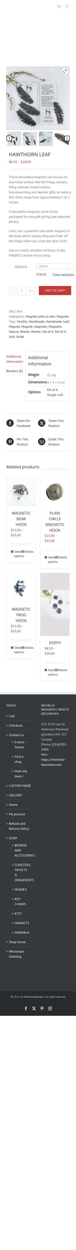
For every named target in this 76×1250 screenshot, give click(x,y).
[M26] (46, 139)
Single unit (55, 395)
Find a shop (19, 759)
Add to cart (55, 290)
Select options (17, 554)
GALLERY (15, 795)
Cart (12, 716)
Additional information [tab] (14, 359)
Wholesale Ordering (16, 954)
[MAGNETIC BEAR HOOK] (21, 491)
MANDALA (22, 932)
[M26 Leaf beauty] (14, 139)
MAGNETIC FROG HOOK (21, 615)
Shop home (17, 942)
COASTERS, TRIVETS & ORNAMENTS (23, 872)
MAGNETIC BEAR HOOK (21, 519)
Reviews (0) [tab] (14, 371)
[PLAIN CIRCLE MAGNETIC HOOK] (54, 491)
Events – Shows (21, 744)
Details (28, 551)
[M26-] (62, 139)
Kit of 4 (52, 390)
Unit (12, 336)
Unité (20, 336)
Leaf (66, 321)
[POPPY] (54, 604)
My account (17, 814)
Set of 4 (47, 331)
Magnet (14, 326)
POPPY (55, 642)
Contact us (16, 735)
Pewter (25, 331)
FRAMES (21, 889)
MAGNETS (22, 923)
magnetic (40, 326)
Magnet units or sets (40, 316)
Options (21, 266)
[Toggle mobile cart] (59, 6)
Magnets (63, 316)
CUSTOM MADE (20, 785)
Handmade (36, 321)
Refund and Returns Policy (19, 826)
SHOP (13, 838)
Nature (14, 331)
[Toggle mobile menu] (67, 6)
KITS (18, 913)
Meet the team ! (21, 773)
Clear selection (63, 275)
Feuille (22, 321)
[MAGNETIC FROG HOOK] (21, 587)
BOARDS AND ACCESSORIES (23, 850)
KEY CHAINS (20, 901)
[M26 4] (30, 139)
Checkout (15, 725)
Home (13, 804)
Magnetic (55, 326)
